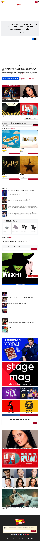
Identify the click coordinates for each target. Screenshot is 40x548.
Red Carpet (11, 237)
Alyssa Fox (36, 67)
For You (6, 83)
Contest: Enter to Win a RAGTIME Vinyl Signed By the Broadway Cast (15, 468)
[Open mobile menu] (39, 2)
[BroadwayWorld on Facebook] (16, 535)
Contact (13, 536)
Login (34, 1)
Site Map (28, 536)
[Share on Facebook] (33, 39)
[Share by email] (37, 39)
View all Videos (4, 333)
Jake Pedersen (18, 75)
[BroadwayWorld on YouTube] (28, 535)
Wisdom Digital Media (17, 538)
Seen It (5, 153)
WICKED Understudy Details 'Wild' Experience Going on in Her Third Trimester (22, 204)
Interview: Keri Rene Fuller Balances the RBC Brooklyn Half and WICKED (21, 190)
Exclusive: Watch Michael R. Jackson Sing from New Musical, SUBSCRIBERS (21, 322)
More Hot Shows (10, 414)
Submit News (21, 536)
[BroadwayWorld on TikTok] (23, 535)
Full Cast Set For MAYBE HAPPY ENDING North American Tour (13, 487)
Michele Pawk (7, 75)
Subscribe (34, 249)
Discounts (29, 414)
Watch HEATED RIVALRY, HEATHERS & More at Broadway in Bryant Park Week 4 (22, 329)
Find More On (19, 183)
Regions (25, 536)
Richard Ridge (25, 73)
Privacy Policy (31, 538)
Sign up (35, 422)
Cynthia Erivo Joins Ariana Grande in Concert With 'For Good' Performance (21, 318)
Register (31, 1)
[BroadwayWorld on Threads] (25, 535)
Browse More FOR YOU (30, 118)
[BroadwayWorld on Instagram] (19, 535)
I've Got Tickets (14, 153)
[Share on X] (35, 39)
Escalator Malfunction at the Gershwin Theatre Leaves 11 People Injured (21, 197)
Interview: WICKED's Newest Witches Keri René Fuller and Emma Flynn (21, 212)
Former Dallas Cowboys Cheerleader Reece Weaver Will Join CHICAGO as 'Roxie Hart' (18, 448)
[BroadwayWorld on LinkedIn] (21, 535)
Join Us (16, 536)
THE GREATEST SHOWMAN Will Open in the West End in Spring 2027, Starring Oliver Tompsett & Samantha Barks (20, 508)
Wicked (10, 63)
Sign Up (33, 530)
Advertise (6, 536)
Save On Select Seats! (32, 276)
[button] (36, 2)
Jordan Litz (12, 75)
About (10, 536)
